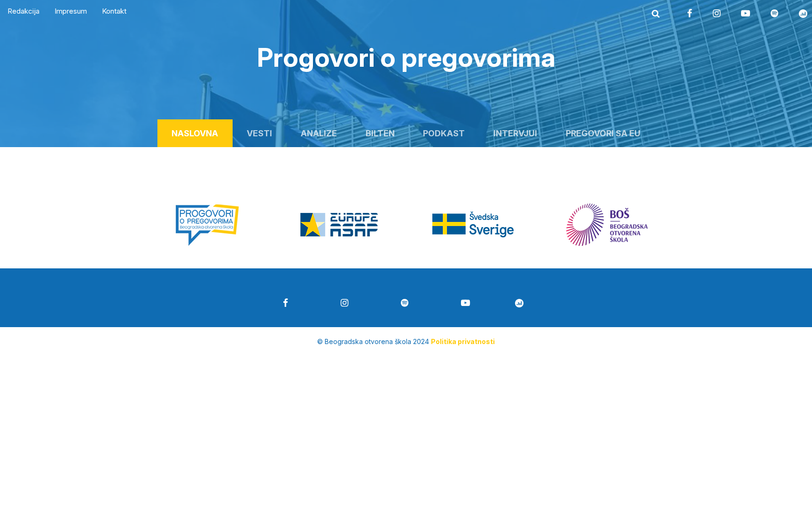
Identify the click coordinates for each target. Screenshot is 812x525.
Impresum (71, 11)
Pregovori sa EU (603, 133)
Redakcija (23, 11)
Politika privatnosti (463, 341)
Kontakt (114, 11)
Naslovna (195, 133)
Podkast (444, 133)
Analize (319, 133)
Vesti (259, 133)
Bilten (380, 133)
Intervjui (515, 133)
